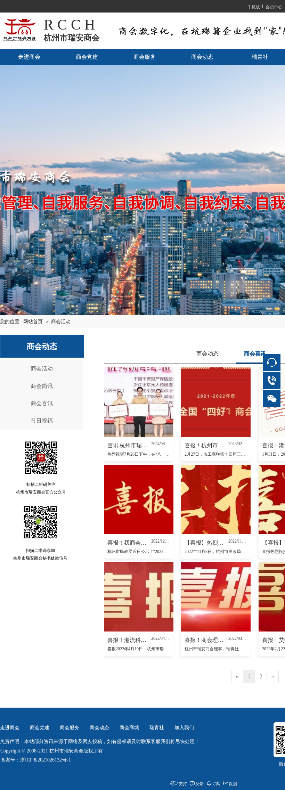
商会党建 (87, 57)
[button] (142, 307)
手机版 (253, 6)
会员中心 (274, 6)
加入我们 (184, 727)
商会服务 (144, 57)
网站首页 (33, 321)
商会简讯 (42, 386)
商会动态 (202, 57)
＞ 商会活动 (58, 321)
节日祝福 (42, 421)
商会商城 (129, 727)
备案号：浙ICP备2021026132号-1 (36, 760)
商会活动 (42, 369)
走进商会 (29, 57)
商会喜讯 (42, 403)
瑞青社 (156, 727)
